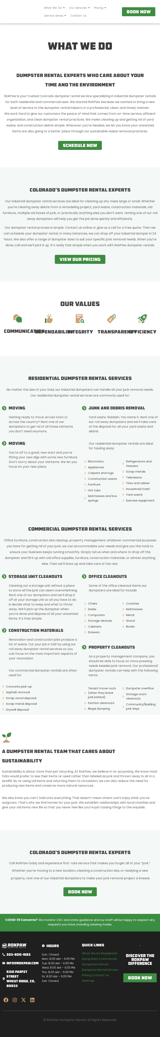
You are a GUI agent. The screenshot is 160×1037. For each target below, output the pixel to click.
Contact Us (78, 16)
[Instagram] (15, 1000)
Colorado (47, 96)
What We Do (53, 8)
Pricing (98, 8)
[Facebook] (6, 1000)
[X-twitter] (23, 1000)
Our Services (78, 8)
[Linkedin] (32, 1000)
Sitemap (88, 981)
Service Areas (53, 16)
